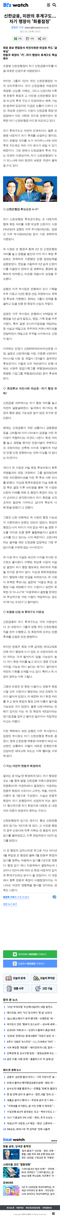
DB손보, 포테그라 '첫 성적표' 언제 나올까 (28, 1129)
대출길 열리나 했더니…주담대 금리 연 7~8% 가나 (33, 1100)
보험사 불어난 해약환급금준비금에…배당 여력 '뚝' (33, 1082)
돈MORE (8, 1182)
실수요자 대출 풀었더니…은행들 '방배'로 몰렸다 (32, 1088)
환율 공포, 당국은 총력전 (17, 1146)
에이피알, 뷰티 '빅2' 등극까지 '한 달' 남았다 (29, 1012)
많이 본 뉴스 (10, 1000)
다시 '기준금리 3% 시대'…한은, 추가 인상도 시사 (32, 1117)
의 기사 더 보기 (16, 897)
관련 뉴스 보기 (10, 904)
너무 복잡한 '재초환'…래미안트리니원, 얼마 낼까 (32, 1047)
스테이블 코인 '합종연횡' (17, 1164)
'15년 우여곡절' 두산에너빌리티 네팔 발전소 (30, 1007)
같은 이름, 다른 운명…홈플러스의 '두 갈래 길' (30, 1059)
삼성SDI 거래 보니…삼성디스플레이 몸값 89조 (31, 1030)
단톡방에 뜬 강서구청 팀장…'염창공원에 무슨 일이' (33, 1053)
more (54, 1140)
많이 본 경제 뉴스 (12, 1070)
